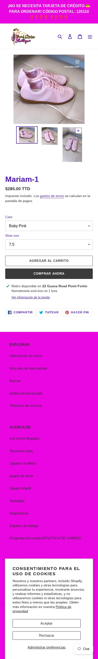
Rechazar (46, 635)
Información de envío (26, 356)
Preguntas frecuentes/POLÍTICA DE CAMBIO (45, 538)
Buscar (15, 381)
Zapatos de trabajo (24, 526)
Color (8, 217)
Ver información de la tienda (30, 297)
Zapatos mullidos (23, 463)
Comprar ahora (49, 273)
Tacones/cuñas (21, 451)
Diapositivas (19, 513)
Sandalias (17, 501)
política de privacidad (26, 393)
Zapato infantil (20, 488)
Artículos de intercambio (28, 368)
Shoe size (12, 235)
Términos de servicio (26, 406)
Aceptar (46, 623)
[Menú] (90, 36)
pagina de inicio (21, 476)
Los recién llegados (24, 438)
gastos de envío (52, 196)
